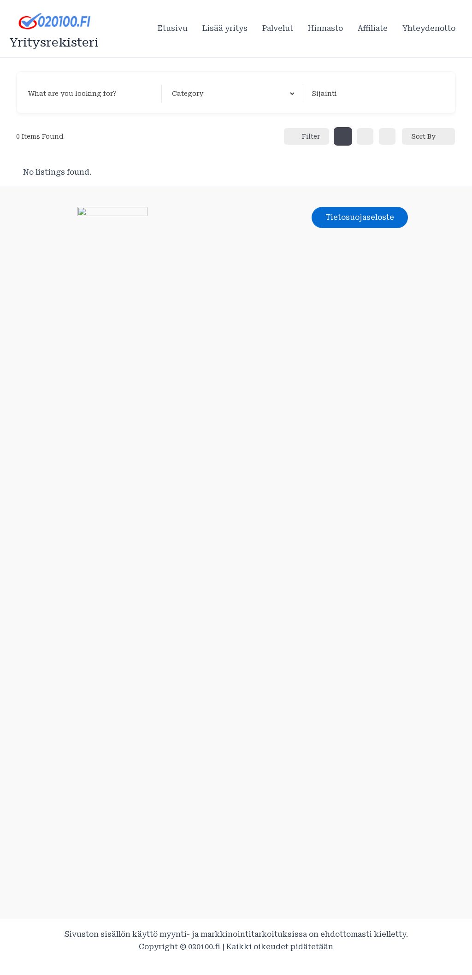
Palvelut (277, 28)
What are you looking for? (72, 93)
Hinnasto (325, 28)
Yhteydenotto (428, 28)
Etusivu (173, 28)
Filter (311, 136)
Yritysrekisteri (54, 42)
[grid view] (343, 136)
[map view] (387, 136)
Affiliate (373, 28)
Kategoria (186, 93)
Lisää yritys (225, 28)
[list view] (365, 136)
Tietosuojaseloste (359, 217)
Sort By (423, 136)
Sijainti (324, 93)
